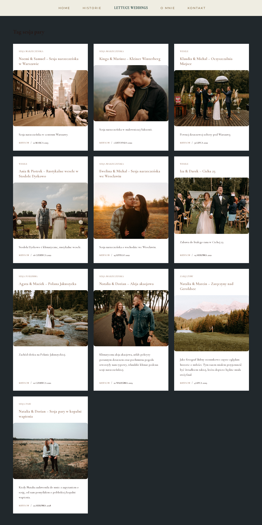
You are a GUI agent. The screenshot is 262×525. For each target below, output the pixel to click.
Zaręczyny (186, 276)
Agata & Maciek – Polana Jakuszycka (47, 284)
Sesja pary (25, 404)
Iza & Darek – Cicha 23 (197, 171)
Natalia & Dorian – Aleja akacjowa (126, 284)
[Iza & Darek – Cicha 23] (211, 206)
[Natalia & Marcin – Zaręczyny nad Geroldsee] (211, 323)
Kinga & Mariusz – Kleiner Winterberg (130, 58)
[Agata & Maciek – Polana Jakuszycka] (50, 318)
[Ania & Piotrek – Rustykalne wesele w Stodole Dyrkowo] (50, 211)
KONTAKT (197, 8)
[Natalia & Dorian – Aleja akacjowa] (131, 318)
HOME (64, 8)
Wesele (184, 51)
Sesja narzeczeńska (31, 51)
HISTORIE (92, 8)
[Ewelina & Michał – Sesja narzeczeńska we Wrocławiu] (131, 211)
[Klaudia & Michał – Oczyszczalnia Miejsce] (211, 98)
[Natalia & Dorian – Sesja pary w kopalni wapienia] (50, 451)
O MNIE (168, 8)
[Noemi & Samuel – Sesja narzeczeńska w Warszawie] (50, 98)
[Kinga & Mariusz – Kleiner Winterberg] (131, 93)
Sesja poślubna (28, 276)
